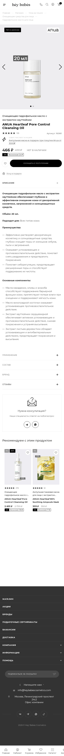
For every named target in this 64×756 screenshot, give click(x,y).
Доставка (8, 637)
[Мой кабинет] (52, 4)
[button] (30, 106)
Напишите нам (33, 685)
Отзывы (6, 384)
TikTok (44, 714)
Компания (9, 645)
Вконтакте (20, 714)
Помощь (7, 660)
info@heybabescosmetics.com (34, 690)
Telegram (27, 424)
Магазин (8, 599)
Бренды (7, 614)
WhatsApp (35, 424)
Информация (11, 653)
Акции (6, 606)
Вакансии (8, 630)
